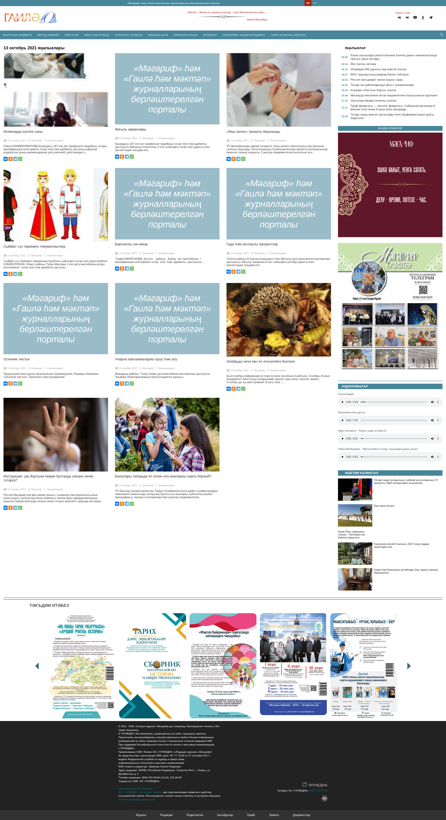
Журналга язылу (185, 35)
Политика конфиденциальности (136, 799)
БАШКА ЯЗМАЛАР (390, 128)
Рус (315, 3)
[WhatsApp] (20, 159)
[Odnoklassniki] (423, 18)
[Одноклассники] (10, 159)
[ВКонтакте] (5, 159)
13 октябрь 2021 (16, 140)
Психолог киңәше (129, 35)
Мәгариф (36, 140)
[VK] (399, 18)
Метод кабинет (48, 35)
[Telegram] (431, 18)
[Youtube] (415, 18)
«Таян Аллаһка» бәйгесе (288, 35)
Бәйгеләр (72, 35)
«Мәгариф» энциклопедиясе (243, 35)
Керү (408, 13)
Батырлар (210, 35)
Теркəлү (399, 13)
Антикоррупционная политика (135, 788)
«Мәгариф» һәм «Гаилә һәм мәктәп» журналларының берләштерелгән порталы (173, 3)
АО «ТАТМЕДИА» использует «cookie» (140, 792)
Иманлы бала (158, 35)
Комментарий (55, 140)
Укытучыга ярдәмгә (17, 35)
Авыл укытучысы (96, 35)
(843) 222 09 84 (319, 790)
